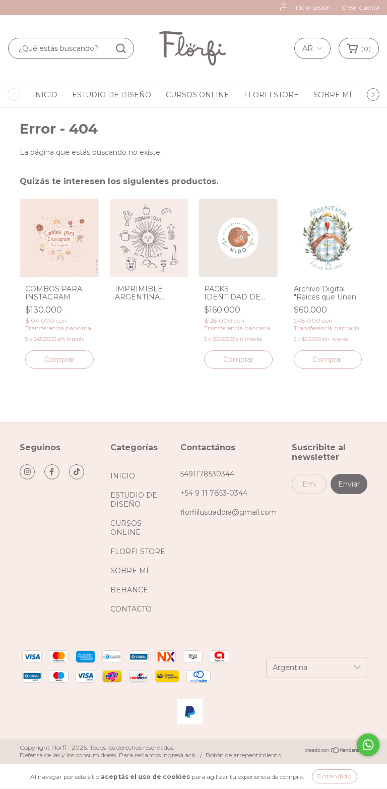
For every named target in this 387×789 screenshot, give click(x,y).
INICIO (45, 94)
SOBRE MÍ (332, 94)
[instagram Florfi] (27, 471)
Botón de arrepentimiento (243, 755)
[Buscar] (121, 48)
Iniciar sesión (312, 7)
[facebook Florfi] (51, 471)
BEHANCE (129, 589)
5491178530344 (207, 473)
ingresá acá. (179, 755)
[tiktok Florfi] (76, 471)
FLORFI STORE (271, 94)
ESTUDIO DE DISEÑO (111, 94)
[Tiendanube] (335, 751)
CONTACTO (131, 609)
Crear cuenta (360, 7)
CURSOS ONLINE (197, 94)
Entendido (334, 776)
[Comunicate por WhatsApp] (368, 745)
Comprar (59, 359)
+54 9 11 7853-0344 (213, 493)
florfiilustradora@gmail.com (228, 512)
